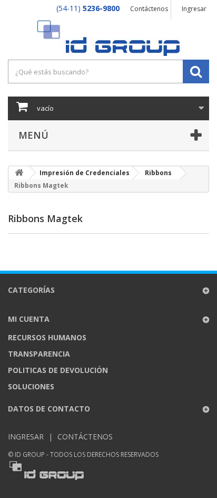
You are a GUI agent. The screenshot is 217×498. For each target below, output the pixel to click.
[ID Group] (108, 38)
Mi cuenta (29, 319)
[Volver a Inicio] (19, 172)
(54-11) (88, 8)
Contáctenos (149, 8)
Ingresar (194, 8)
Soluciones (31, 386)
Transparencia (39, 354)
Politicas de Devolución (58, 370)
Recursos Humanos (47, 337)
